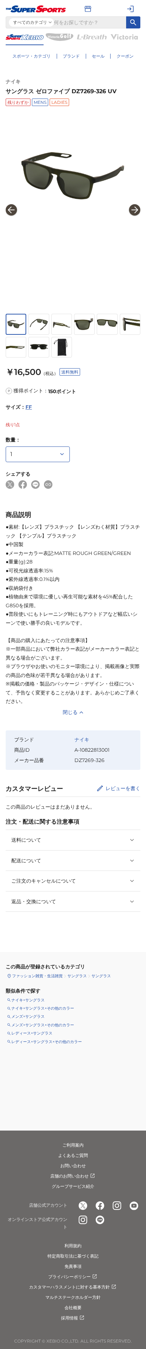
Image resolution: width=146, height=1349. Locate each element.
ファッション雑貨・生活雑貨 (37, 975)
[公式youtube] (134, 1205)
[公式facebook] (100, 1205)
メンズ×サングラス (28, 1016)
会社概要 (73, 1307)
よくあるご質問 (73, 1155)
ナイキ (13, 81)
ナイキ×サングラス (28, 1000)
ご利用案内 (73, 1145)
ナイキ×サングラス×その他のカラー (42, 1008)
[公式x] (83, 1205)
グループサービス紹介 (73, 1186)
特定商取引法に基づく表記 (73, 1256)
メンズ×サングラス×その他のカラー (42, 1024)
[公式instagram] (117, 1205)
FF (29, 407)
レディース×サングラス (31, 1033)
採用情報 (69, 1318)
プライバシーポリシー (69, 1276)
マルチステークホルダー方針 (73, 1297)
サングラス (77, 975)
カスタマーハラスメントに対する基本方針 (69, 1287)
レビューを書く (123, 788)
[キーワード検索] (133, 22)
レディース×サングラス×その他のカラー (46, 1041)
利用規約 (73, 1245)
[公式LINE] (100, 1220)
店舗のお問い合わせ (69, 1176)
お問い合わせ (73, 1165)
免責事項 (73, 1266)
